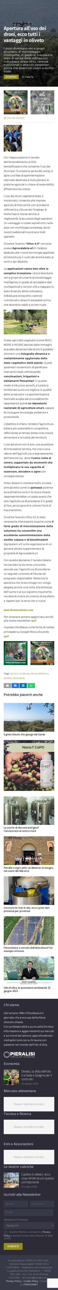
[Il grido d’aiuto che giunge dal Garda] (29, 705)
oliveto (7, 678)
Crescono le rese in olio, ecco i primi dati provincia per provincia (26, 909)
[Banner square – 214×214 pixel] (42, 113)
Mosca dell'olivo (39, 673)
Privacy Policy (13, 1281)
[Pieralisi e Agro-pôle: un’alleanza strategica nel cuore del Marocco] (29, 838)
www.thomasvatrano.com (18, 610)
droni (13, 673)
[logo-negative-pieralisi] (19, 1055)
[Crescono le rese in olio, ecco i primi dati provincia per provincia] (29, 878)
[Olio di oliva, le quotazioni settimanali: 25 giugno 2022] (29, 958)
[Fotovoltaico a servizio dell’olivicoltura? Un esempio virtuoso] (29, 918)
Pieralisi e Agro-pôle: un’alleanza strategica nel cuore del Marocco (28, 869)
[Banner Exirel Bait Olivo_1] (16, 113)
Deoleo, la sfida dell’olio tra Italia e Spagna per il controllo (36, 1075)
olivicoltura (19, 678)
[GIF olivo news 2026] (29, 790)
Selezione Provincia (16, 1219)
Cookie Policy (31, 1281)
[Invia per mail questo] (7, 685)
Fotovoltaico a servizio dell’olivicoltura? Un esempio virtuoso (28, 949)
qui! (33, 620)
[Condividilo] (15, 685)
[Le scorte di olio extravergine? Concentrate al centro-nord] (29, 798)
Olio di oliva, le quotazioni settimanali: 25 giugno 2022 (27, 989)
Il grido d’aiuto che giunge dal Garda (24, 734)
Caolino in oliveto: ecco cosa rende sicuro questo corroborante (37, 1178)
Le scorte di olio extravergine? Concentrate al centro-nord (21, 829)
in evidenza (23, 673)
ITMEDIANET (30, 1284)
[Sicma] (16, 664)
